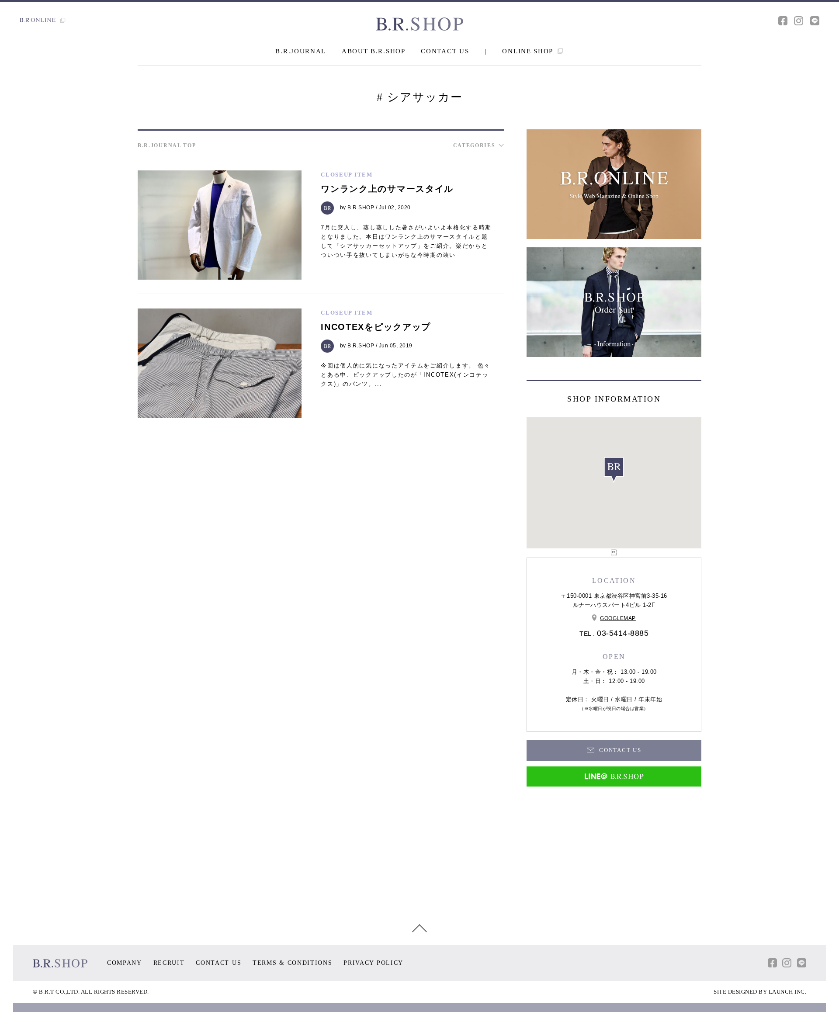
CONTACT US (445, 51)
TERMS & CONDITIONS (293, 963)
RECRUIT (169, 963)
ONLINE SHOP (528, 51)
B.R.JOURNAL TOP (167, 145)
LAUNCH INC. (788, 991)
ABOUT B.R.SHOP (374, 51)
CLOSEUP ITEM (346, 174)
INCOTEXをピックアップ (376, 327)
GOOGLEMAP (618, 618)
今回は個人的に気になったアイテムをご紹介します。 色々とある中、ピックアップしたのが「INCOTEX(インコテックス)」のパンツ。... (405, 374)
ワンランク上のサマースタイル (387, 189)
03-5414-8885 (622, 633)
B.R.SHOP (360, 207)
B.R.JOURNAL (300, 51)
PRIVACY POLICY (373, 963)
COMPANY (124, 963)
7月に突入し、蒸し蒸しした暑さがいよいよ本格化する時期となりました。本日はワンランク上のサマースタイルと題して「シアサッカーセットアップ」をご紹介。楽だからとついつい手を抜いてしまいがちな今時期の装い (406, 241)
